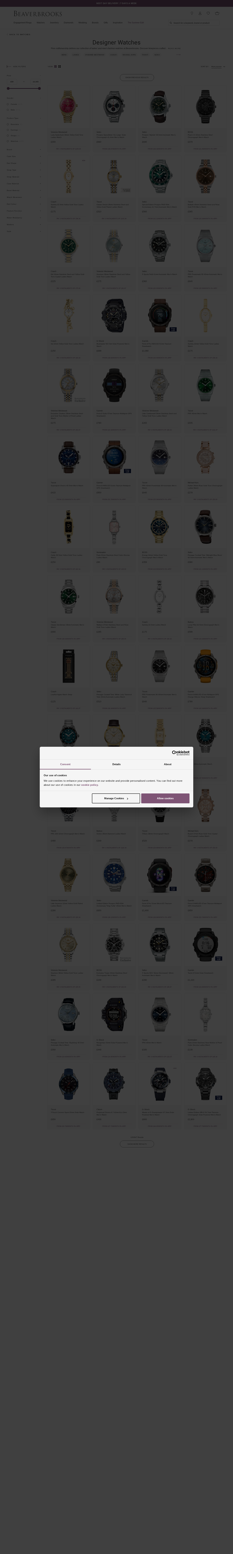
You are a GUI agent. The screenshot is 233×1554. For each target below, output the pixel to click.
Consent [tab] (65, 764)
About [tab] (167, 764)
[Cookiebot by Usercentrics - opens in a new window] (175, 753)
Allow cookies (165, 798)
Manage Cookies (114, 798)
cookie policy (89, 784)
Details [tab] (116, 764)
